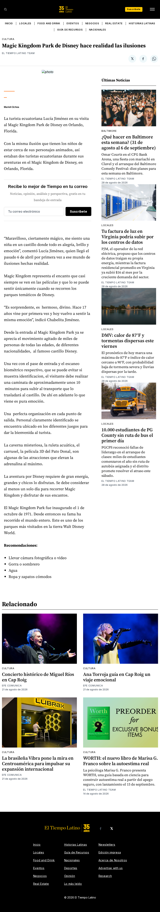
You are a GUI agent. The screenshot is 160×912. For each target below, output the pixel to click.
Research (105, 876)
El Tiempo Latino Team (18, 53)
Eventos (73, 23)
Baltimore (108, 130)
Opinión (69, 876)
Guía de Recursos (70, 29)
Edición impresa (110, 852)
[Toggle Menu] (152, 9)
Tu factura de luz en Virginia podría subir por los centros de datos (127, 236)
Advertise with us (111, 868)
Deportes (70, 868)
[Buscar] (5, 9)
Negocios (92, 23)
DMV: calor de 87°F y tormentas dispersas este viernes (127, 340)
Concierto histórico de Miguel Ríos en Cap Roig (38, 677)
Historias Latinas (142, 23)
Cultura (8, 39)
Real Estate (114, 23)
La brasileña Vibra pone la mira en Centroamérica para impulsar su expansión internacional (38, 763)
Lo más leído (73, 883)
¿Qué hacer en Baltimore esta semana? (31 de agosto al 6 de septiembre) (128, 142)
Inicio (9, 23)
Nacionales (97, 29)
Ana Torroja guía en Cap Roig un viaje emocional (116, 677)
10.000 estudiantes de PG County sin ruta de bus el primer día (127, 435)
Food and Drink (48, 23)
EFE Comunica (12, 685)
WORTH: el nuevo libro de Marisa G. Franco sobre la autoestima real (120, 761)
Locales (25, 23)
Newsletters (107, 844)
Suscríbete (133, 9)
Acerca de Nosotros (113, 860)
